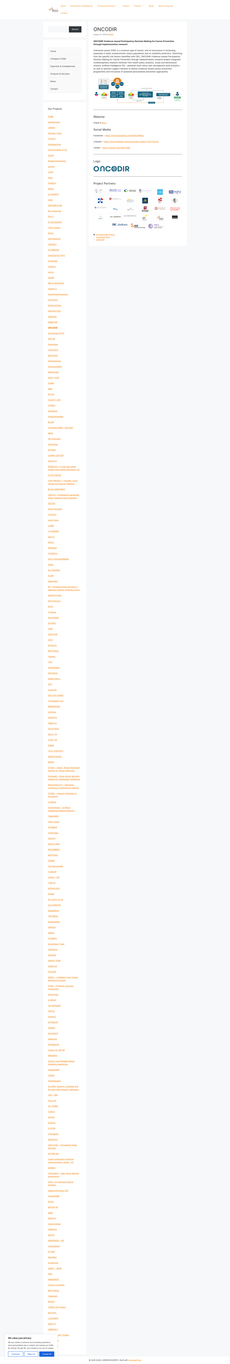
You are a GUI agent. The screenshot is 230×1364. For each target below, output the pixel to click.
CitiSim (51, 1075)
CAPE (50, 172)
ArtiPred (52, 712)
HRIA (50, 200)
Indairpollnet (54, 922)
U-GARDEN (53, 531)
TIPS (50, 662)
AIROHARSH (54, 668)
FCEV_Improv (54, 228)
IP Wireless (53, 1340)
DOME (51, 383)
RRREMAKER (54, 706)
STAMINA (52, 827)
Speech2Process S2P (58, 1190)
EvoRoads (53, 261)
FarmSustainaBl (55, 866)
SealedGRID (53, 1070)
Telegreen (53, 1296)
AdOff (51, 155)
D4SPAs (52, 266)
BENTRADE (53, 651)
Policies (126, 6)
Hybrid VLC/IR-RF (56, 1050)
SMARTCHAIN (54, 595)
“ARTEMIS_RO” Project (58, 1335)
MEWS (51, 762)
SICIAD (51, 1117)
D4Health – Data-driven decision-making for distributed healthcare (64, 778)
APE (50, 684)
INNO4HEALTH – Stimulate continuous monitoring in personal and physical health (64, 787)
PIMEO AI (52, 723)
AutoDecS (53, 411)
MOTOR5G (53, 855)
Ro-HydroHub (54, 211)
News (151, 6)
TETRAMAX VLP (56, 701)
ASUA (51, 1202)
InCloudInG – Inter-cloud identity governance (63, 1175)
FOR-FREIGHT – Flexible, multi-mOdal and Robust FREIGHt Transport (63, 482)
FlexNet (51, 656)
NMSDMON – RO (56, 1240)
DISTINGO (53, 673)
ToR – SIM (53, 1095)
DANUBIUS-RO (55, 205)
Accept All (47, 1354)
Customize (16, 1354)
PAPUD (51, 1011)
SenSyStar (53, 444)
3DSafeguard (54, 1081)
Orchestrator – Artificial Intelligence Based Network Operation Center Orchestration (63, 809)
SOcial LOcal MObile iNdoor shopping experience (61, 1063)
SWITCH (52, 1218)
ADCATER (52, 634)
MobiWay (52, 1257)
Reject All (31, 1354)
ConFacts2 (53, 350)
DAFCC (51, 537)
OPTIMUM (53, 1022)
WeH (50, 389)
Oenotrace (53, 344)
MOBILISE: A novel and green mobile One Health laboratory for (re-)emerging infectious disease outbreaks (64, 468)
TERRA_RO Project (57, 1307)
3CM (50, 640)
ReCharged (53, 372)
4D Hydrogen (54, 439)
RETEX (51, 394)
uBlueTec (52, 316)
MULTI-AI (52, 734)
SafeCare (52, 1039)
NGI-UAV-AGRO (55, 695)
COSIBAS (52, 938)
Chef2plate (53, 1134)
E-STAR (51, 1128)
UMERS (51, 128)
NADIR (51, 278)
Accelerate (53, 1263)
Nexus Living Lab (165, 6)
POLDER (52, 972)
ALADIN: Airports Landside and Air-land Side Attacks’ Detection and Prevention (63, 1088)
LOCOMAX (53, 1318)
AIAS (50, 178)
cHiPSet (52, 927)
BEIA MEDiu (53, 1290)
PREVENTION (54, 311)
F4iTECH (52, 514)
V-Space (52, 612)
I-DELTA (52, 883)
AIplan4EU (53, 581)
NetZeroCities (54, 305)
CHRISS (51, 405)
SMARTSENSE (55, 756)
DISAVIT (52, 838)
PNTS (50, 216)
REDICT (51, 1302)
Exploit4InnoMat (55, 416)
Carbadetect (54, 1246)
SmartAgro (53, 994)
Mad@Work (53, 911)
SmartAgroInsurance (58, 294)
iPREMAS (52, 548)
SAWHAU (52, 1229)
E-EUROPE (53, 1346)
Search (75, 29)
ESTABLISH (53, 1154)
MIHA (50, 433)
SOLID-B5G (53, 729)
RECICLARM (54, 844)
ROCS (51, 233)
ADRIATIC (52, 717)
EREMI (51, 745)
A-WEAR (52, 1000)
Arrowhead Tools (56, 944)
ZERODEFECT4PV (56, 255)
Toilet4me (53, 949)
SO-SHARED (54, 570)
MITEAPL (52, 1313)
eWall (50, 1213)
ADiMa (51, 894)
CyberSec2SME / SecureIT (60, 428)
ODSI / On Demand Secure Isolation (60, 1183)
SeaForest (53, 1139)
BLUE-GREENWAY (56, 489)
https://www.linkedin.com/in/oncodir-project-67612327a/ (131, 141)
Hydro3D (52, 690)
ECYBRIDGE (53, 250)
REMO (51, 189)
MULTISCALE (54, 601)
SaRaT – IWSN (55, 1268)
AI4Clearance (54, 361)
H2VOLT (52, 139)
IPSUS (51, 542)
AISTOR (51, 503)
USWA (51, 526)
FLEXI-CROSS (54, 475)
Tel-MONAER (54, 1006)
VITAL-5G (52, 740)
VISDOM (52, 955)
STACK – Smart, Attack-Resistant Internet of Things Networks (64, 769)
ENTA (50, 606)
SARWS (51, 1028)
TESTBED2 (53, 916)
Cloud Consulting (56, 1285)
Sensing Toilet (54, 133)
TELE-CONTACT (56, 751)
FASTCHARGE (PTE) (57, 150)
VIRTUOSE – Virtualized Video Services (62, 1146)
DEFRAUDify (54, 888)
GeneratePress (134, 1360)
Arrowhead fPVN (103, 237)
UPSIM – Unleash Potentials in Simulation (62, 795)
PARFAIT (52, 1017)
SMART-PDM (54, 960)
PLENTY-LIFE (54, 400)
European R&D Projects (105, 235)
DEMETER (100, 240)
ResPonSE (53, 355)
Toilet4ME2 (53, 816)
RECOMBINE (54, 849)
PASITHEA (53, 300)
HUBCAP (52, 872)
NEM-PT (52, 1324)
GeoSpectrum (54, 144)
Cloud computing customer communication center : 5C (61, 1161)
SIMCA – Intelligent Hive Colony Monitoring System (63, 979)
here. (104, 123)
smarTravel (53, 520)
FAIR (50, 1274)
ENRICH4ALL (54, 679)
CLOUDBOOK (54, 905)
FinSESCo (52, 553)
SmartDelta (53, 617)
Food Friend (53, 822)
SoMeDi (51, 1168)
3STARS (52, 623)
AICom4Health (55, 509)
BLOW (51, 422)
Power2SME (54, 1196)
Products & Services (106, 6)
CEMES (51, 860)
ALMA (51, 576)
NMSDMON (53, 1279)
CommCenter (54, 1224)
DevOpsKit (53, 1033)
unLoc (51, 272)
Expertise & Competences (82, 6)
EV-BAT (51, 1252)
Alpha (50, 564)
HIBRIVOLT (53, 1329)
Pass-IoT (52, 1100)
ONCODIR (53, 328)
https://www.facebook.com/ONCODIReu (124, 135)
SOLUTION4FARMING (58, 559)
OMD (50, 629)
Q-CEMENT (53, 194)
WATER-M (53, 1207)
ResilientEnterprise (57, 161)
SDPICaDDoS (54, 239)
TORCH (51, 1112)
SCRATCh (52, 966)
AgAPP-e (52, 289)
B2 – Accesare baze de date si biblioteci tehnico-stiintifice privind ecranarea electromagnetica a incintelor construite (64, 589)
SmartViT (52, 461)
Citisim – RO (54, 877)
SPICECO (52, 645)
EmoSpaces (53, 1044)
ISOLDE (51, 339)
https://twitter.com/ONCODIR (116, 148)
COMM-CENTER (55, 455)
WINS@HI (52, 1055)
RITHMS (52, 450)
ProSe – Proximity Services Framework (61, 987)
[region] (31, 1346)
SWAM (51, 933)
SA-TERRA (53, 1106)
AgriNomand (54, 122)
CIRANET (52, 244)
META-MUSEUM (56, 283)
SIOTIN (51, 166)
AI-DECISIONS (55, 222)
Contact (64, 13)
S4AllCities (53, 833)
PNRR (50, 116)
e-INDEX (52, 802)
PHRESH (52, 183)
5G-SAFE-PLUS (55, 899)
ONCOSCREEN (55, 366)
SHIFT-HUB (53, 378)
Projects (137, 6)
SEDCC (51, 1235)
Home (63, 6)
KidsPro (51, 1123)
